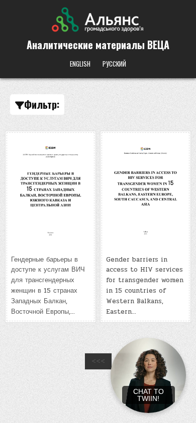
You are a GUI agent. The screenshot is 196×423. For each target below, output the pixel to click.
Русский (114, 64)
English (80, 64)
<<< (98, 361)
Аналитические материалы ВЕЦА (98, 44)
